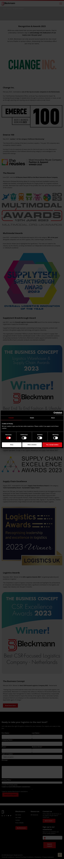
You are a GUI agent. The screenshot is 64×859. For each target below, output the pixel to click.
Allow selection (32, 444)
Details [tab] (32, 417)
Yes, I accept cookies (52, 444)
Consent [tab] (11, 417)
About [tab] (53, 417)
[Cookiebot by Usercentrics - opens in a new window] (55, 413)
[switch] (24, 438)
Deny (11, 444)
